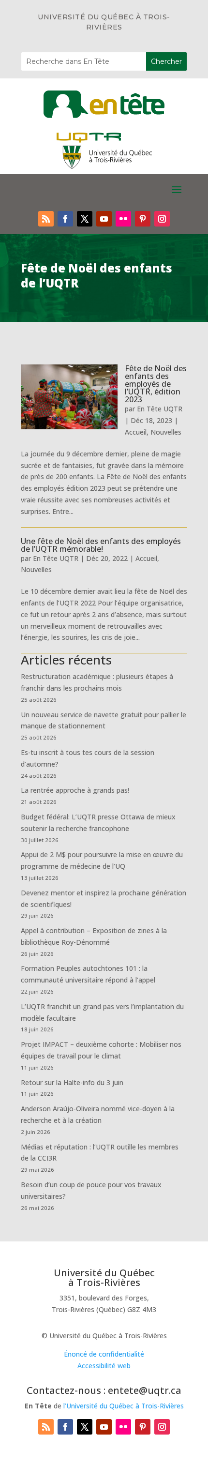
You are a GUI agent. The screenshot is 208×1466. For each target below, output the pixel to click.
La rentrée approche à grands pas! (75, 790)
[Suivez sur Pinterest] (142, 219)
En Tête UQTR (159, 408)
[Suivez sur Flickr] (123, 219)
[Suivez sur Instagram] (162, 219)
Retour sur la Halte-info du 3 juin (72, 1082)
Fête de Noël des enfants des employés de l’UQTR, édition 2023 (156, 384)
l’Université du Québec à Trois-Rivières (123, 1405)
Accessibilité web (104, 1365)
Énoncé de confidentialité (104, 1354)
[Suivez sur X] (84, 219)
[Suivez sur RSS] (46, 219)
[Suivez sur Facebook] (65, 219)
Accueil (136, 432)
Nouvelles (165, 432)
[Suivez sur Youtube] (104, 219)
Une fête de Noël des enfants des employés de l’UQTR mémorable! (101, 545)
